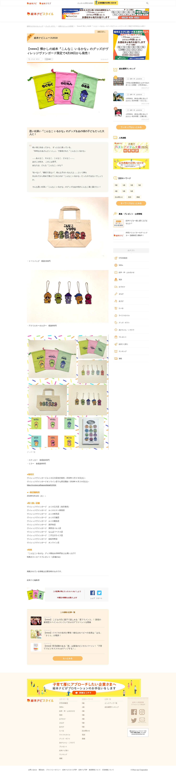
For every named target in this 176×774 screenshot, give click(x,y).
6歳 (132, 191)
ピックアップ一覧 (111, 703)
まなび (121, 294)
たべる (121, 308)
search (147, 3)
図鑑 (138, 197)
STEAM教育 (123, 258)
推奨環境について (94, 770)
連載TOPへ (101, 32)
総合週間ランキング (112, 707)
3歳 (139, 185)
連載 (49, 59)
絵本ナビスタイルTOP (69, 770)
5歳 (124, 191)
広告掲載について (108, 770)
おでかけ (122, 287)
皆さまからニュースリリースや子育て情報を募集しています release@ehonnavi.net (138, 732)
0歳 (116, 185)
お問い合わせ (32, 770)
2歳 (132, 185)
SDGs (121, 265)
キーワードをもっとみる (131, 203)
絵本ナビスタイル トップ (35, 26)
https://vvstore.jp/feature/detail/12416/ (41, 485)
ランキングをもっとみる (131, 127)
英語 (129, 197)
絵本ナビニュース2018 (65, 26)
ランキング (123, 351)
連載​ (120, 358)
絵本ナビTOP (83, 770)
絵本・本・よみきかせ (136, 78)
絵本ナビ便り (123, 344)
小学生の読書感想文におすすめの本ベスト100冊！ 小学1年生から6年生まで (137, 84)
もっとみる (67, 658)
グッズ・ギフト (50, 26)
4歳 (116, 191)
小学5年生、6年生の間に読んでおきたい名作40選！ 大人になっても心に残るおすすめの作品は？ (137, 100)
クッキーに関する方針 (85, 3)
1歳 (124, 185)
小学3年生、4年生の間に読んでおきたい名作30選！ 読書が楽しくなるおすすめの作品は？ (137, 115)
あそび (121, 301)
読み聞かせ (119, 197)
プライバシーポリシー (53, 770)
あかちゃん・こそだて (126, 330)
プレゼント (123, 337)
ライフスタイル (124, 315)
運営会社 (41, 770)
